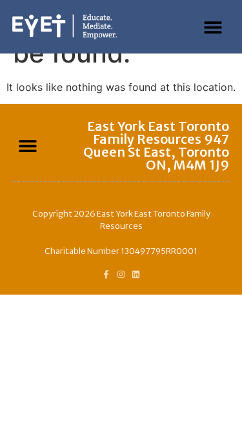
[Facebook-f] (106, 274)
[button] (213, 26)
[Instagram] (121, 274)
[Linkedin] (136, 274)
